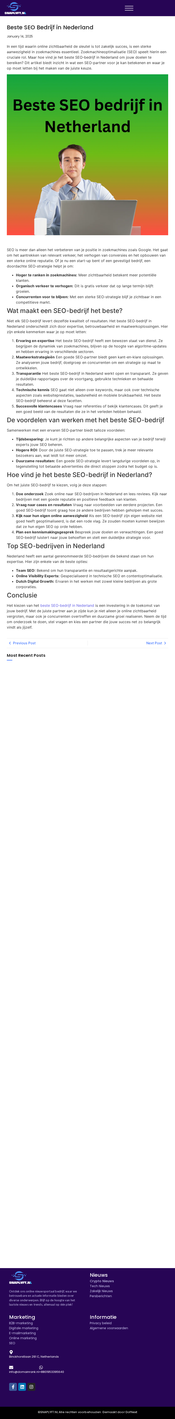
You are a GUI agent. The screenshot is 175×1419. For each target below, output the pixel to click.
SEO (12, 1343)
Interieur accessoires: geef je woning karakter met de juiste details (26, 877)
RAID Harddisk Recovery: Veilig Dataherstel (27, 849)
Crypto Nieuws (102, 1281)
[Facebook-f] (13, 1387)
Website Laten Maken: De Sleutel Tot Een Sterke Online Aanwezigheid (27, 1213)
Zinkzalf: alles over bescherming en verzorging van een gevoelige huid (23, 819)
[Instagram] (31, 1387)
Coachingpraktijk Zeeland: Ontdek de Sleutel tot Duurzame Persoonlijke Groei (24, 963)
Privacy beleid (101, 1323)
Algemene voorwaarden (109, 1328)
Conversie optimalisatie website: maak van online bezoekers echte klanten (28, 738)
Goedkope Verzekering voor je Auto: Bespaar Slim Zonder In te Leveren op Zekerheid (27, 1057)
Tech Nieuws (100, 1286)
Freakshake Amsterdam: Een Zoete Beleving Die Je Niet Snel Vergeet (28, 699)
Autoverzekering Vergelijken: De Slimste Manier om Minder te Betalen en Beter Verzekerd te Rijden (25, 1104)
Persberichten (101, 1296)
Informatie (103, 1317)
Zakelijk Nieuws (101, 1291)
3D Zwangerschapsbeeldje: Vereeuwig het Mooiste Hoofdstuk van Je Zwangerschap (27, 1010)
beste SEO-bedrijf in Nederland (66, 605)
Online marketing (23, 1338)
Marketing (22, 1317)
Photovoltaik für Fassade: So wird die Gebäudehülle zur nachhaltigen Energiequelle (28, 779)
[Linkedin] (22, 1387)
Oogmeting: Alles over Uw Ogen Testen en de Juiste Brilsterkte (28, 1138)
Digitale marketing (23, 1328)
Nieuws (99, 1275)
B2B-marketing (21, 1323)
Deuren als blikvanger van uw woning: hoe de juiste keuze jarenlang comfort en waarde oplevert (26, 921)
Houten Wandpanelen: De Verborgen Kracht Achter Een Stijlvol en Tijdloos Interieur (28, 1176)
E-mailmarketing (22, 1333)
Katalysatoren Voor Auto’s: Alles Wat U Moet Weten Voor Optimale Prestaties (27, 1250)
